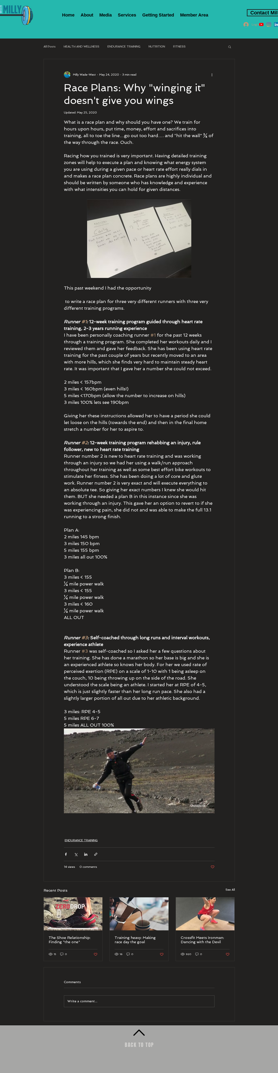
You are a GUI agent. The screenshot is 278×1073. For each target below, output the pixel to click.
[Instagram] (269, 24)
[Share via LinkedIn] (86, 854)
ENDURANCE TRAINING (123, 46)
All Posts (50, 46)
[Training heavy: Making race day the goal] (139, 913)
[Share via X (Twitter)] (76, 854)
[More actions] (212, 74)
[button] (105, 15)
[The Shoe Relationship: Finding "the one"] (73, 913)
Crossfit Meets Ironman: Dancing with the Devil (202, 939)
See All (230, 889)
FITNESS (179, 46)
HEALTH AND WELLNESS (81, 46)
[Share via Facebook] (66, 854)
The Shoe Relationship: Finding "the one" (70, 939)
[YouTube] (261, 24)
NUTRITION (157, 46)
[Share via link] (96, 854)
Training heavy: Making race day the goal (135, 939)
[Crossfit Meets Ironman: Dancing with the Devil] (205, 913)
